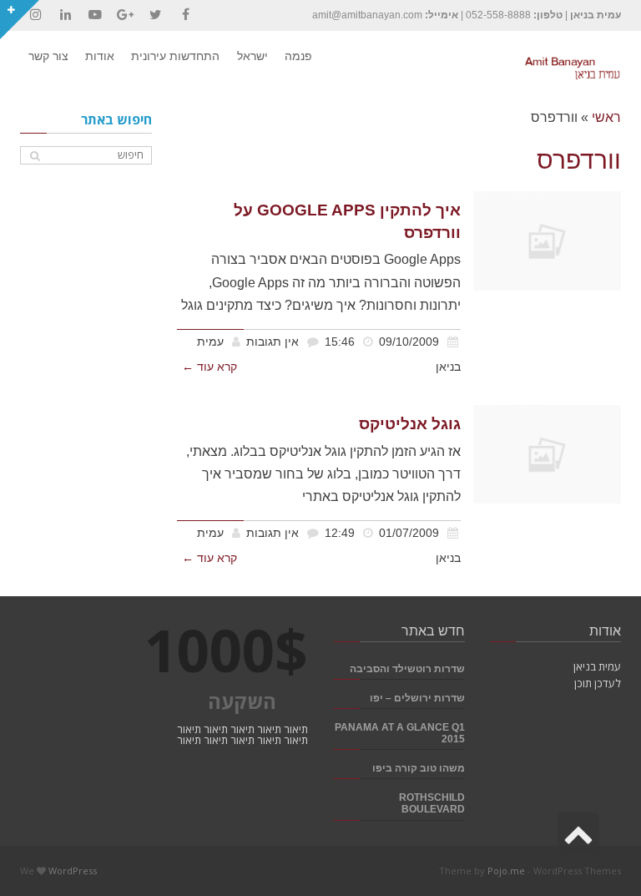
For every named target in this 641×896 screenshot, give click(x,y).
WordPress (72, 870)
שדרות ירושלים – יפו (417, 697)
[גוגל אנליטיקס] (547, 454)
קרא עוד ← (209, 367)
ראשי (606, 117)
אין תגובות (272, 342)
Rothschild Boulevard (432, 803)
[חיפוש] (34, 155)
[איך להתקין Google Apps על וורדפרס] (547, 240)
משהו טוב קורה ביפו (418, 767)
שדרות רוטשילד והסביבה (407, 668)
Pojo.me (506, 870)
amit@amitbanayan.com (367, 15)
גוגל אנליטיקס (410, 424)
